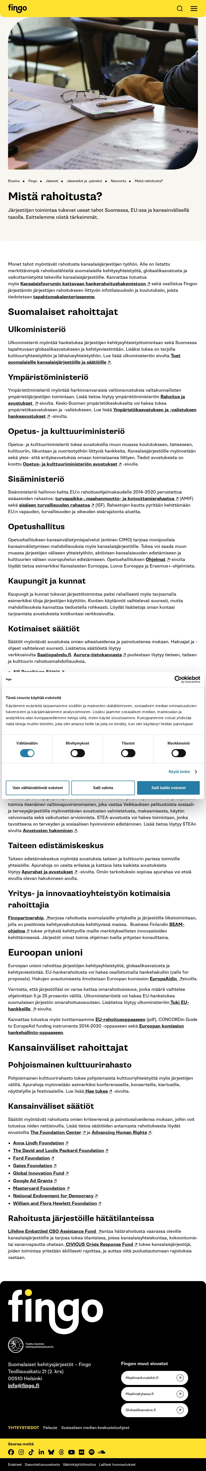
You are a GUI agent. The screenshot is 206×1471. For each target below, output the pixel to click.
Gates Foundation (32, 1166)
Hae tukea (96, 1091)
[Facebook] (11, 1452)
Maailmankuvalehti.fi (142, 1377)
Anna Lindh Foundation (38, 1143)
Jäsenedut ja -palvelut (84, 181)
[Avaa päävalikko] (194, 9)
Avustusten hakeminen (48, 831)
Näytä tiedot (179, 771)
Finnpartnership (26, 918)
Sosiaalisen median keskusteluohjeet (95, 1428)
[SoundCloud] (101, 1452)
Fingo (32, 181)
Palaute (50, 1428)
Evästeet (15, 1464)
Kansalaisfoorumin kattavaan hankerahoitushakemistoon (83, 284)
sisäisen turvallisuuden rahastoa (54, 505)
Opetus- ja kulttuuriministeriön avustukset (70, 464)
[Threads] (61, 1452)
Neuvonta (118, 181)
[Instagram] (21, 1452)
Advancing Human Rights (119, 1132)
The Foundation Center (55, 1132)
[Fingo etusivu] (17, 8)
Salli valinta (103, 788)
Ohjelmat (156, 559)
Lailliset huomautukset (117, 1464)
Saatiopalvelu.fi (54, 655)
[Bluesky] (51, 1452)
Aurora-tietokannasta (98, 655)
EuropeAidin (164, 979)
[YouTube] (71, 1452)
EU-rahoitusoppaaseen (120, 1020)
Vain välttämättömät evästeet (38, 788)
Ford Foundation (31, 1158)
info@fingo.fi (23, 1385)
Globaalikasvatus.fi (141, 1410)
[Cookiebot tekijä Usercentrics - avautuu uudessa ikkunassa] (178, 679)
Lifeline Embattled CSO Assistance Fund (52, 1231)
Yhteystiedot (23, 1428)
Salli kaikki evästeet (168, 788)
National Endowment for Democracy (53, 1196)
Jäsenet (52, 181)
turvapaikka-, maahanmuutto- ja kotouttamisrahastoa (114, 499)
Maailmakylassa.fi (139, 1394)
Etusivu (14, 181)
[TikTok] (31, 1452)
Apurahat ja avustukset (47, 872)
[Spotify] (91, 1452)
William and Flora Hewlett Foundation (55, 1203)
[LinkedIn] (41, 1452)
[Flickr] (81, 1452)
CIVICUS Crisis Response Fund (99, 1244)
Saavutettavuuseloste (42, 1464)
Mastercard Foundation (39, 1188)
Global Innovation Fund (38, 1173)
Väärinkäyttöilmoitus (79, 1464)
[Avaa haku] (181, 9)
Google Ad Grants (33, 1181)
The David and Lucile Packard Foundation (58, 1151)
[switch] (78, 753)
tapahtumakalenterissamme (63, 297)
